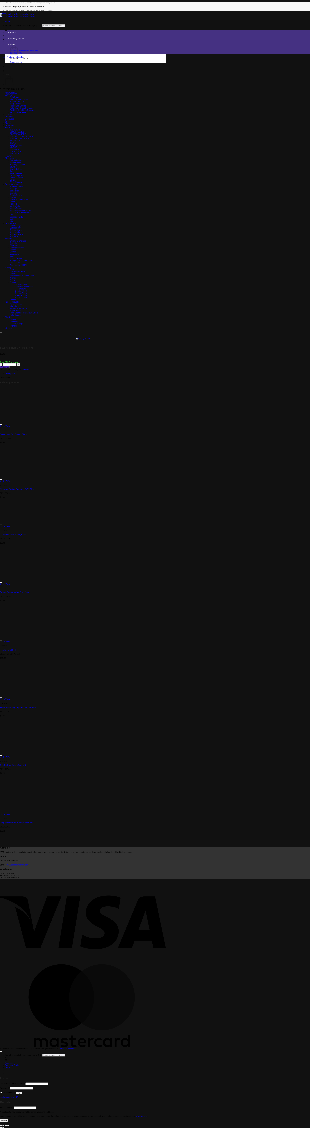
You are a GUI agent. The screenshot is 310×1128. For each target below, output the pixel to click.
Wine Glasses (16, 182)
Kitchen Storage (16, 324)
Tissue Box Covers (18, 106)
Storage (13, 180)
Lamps (13, 215)
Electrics (9, 128)
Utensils (19, 57)
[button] (7, 21)
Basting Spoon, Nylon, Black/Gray (14, 592)
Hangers (13, 204)
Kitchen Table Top (17, 234)
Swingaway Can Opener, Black (13, 434)
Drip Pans (9, 125)
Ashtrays (13, 189)
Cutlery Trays (15, 226)
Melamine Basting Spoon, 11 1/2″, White (17, 489)
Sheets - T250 (21, 295)
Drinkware (14, 321)
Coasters (13, 197)
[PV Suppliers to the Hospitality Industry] (17, 15)
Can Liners (10, 115)
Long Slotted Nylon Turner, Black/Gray (16, 823)
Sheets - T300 (21, 298)
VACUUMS (14, 154)
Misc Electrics (16, 145)
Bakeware (9, 93)
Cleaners (9, 117)
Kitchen (13, 278)
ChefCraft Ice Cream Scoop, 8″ (13, 765)
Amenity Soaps (16, 186)
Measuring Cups (17, 176)
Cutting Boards (16, 228)
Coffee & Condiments (19, 199)
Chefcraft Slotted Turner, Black (13, 535)
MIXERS (13, 147)
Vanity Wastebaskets (18, 112)
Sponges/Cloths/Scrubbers (21, 260)
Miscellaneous (16, 306)
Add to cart (5, 367)
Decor (12, 202)
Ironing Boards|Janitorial (20, 210)
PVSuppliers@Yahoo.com (17, 865)
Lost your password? (9, 1097)
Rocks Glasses (16, 178)
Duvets (13, 274)
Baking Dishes (16, 160)
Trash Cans (15, 263)
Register (4, 1120)
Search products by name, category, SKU (23, 25)
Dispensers (14, 245)
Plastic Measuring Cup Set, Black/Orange (18, 707)
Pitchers (13, 326)
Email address (7, 1108)
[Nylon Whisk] (11, 72)
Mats (12, 219)
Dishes (8, 123)
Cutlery (8, 121)
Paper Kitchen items (18, 308)
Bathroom (9, 95)
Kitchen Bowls (16, 230)
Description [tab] (10, 374)
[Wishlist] (1, 332)
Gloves (13, 252)
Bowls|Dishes (16, 169)
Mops (12, 256)
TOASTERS (15, 149)
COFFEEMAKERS (18, 134)
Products (12, 33)
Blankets (13, 269)
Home (2, 57)
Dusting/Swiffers (17, 247)
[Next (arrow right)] (3, 1127)
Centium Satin (21, 284)
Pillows (13, 280)
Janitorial (9, 239)
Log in (19, 1093)
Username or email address (12, 1084)
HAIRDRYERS (16, 141)
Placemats (14, 237)
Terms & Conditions (67, 1049)
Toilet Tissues (15, 315)
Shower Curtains (17, 101)
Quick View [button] (5, 426)
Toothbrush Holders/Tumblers (22, 110)
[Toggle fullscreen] (3, 1125)
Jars (11, 171)
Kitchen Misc (15, 232)
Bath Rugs (14, 97)
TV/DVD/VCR (16, 152)
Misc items (14, 254)
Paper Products (12, 302)
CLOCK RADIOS (17, 132)
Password (5, 1088)
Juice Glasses (16, 173)
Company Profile (16, 39)
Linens (8, 267)
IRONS (13, 143)
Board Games (16, 195)
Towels (13, 300)
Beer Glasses (15, 162)
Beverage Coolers (17, 165)
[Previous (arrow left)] (1, 1127)
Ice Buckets (15, 206)
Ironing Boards (16, 208)
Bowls (12, 167)
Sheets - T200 (21, 293)
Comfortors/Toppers (18, 271)
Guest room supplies (14, 184)
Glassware (9, 158)
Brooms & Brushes (18, 241)
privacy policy (141, 1116)
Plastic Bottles (16, 258)
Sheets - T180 (21, 291)
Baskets (13, 193)
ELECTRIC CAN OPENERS (22, 136)
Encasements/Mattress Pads (22, 276)
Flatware (9, 156)
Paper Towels (15, 311)
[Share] (6, 1125)
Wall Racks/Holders (23, 213)
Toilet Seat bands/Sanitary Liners (24, 313)
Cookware (9, 119)
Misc (12, 221)
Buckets (13, 243)
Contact (12, 45)
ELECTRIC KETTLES (19, 138)
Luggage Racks (16, 217)
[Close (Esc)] (8, 1125)
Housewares (10, 223)
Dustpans (14, 250)
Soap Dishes (15, 104)
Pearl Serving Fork (8, 650)
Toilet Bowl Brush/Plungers (21, 108)
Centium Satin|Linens (24, 287)
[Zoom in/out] (1, 1125)
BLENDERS (15, 130)
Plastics (8, 317)
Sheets (13, 282)
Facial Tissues (16, 304)
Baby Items (14, 191)
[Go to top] (1, 1051)
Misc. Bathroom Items (19, 99)
